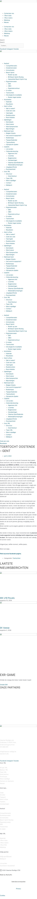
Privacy (18, 888)
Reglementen (12, 158)
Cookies (2, 895)
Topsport (3, 797)
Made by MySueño (6, 875)
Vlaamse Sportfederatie (15, 162)
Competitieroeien (11, 66)
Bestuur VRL (4, 770)
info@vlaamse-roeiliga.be (8, 751)
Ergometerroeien (11, 81)
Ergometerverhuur (14, 88)
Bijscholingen (10, 129)
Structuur (9, 174)
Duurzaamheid (10, 169)
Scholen (2, 795)
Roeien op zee (12, 74)
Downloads (3, 776)
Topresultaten (10, 142)
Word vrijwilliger (11, 180)
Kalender (9, 102)
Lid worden (9, 149)
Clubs (2, 792)
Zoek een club (10, 111)
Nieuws (6, 22)
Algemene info (12, 153)
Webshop (7, 20)
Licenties (11, 156)
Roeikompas (10, 138)
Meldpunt (9, 185)
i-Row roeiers (8, 18)
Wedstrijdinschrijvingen (15, 165)
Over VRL (7, 171)
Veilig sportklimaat (5, 856)
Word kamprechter (12, 126)
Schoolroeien (10, 70)
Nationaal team (9, 131)
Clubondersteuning (12, 151)
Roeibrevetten (10, 115)
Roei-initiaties (10, 117)
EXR (9, 84)
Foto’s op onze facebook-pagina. (10, 553)
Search (2, 40)
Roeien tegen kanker (14, 97)
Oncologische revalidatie (14, 95)
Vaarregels (9, 113)
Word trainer (10, 124)
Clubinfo (6, 147)
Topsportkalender (11, 140)
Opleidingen (7, 120)
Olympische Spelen (12, 144)
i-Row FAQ (3, 845)
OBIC (9, 86)
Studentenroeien (11, 68)
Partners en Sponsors (7, 781)
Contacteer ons (9, 13)
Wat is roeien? (10, 108)
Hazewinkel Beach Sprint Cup (17, 79)
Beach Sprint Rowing (6, 820)
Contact (8, 183)
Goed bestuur (12, 176)
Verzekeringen (12, 160)
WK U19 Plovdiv (7, 598)
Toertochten (10, 93)
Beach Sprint (10, 72)
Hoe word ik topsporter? (13, 135)
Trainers (2, 801)
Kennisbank (9, 122)
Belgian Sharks (10, 133)
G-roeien (9, 90)
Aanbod (6, 63)
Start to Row (8, 106)
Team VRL (9, 178)
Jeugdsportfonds (11, 167)
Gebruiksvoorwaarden (18, 881)
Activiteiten (7, 99)
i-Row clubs (7, 15)
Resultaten (9, 104)
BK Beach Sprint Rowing (15, 77)
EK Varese (4, 628)
